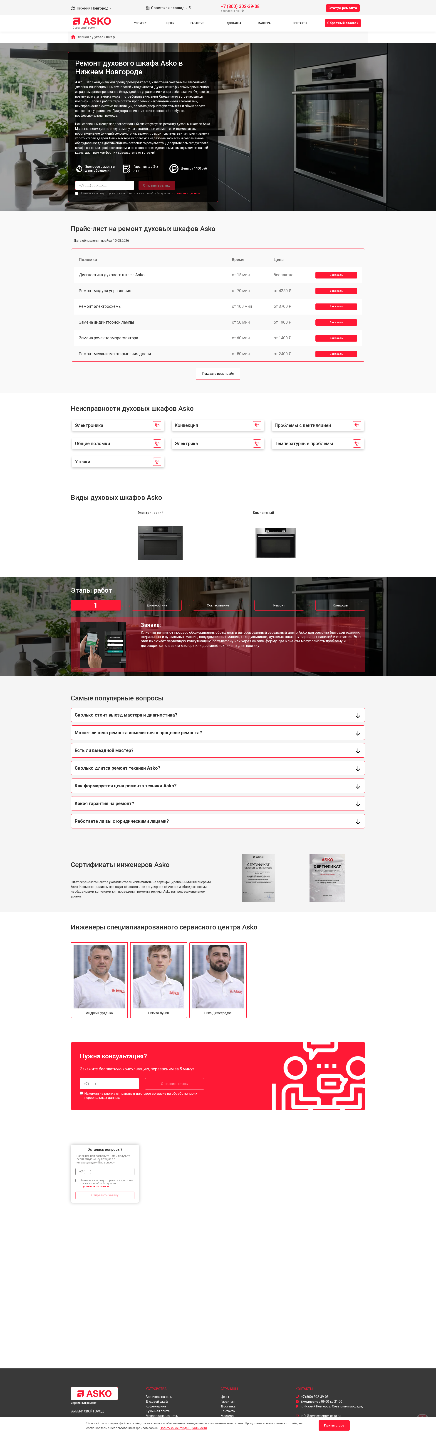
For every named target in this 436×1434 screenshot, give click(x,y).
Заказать (336, 274)
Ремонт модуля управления (105, 290)
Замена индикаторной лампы (106, 322)
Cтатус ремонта (343, 8)
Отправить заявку (156, 185)
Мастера (264, 23)
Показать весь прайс (218, 373)
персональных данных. (186, 193)
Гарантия (197, 23)
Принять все (334, 1425)
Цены (170, 23)
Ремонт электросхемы (100, 306)
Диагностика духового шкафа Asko (111, 274)
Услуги (139, 23)
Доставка (234, 23)
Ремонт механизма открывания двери (115, 353)
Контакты (300, 23)
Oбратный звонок (343, 23)
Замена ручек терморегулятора (108, 337)
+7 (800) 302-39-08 (240, 6)
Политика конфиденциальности (183, 1428)
